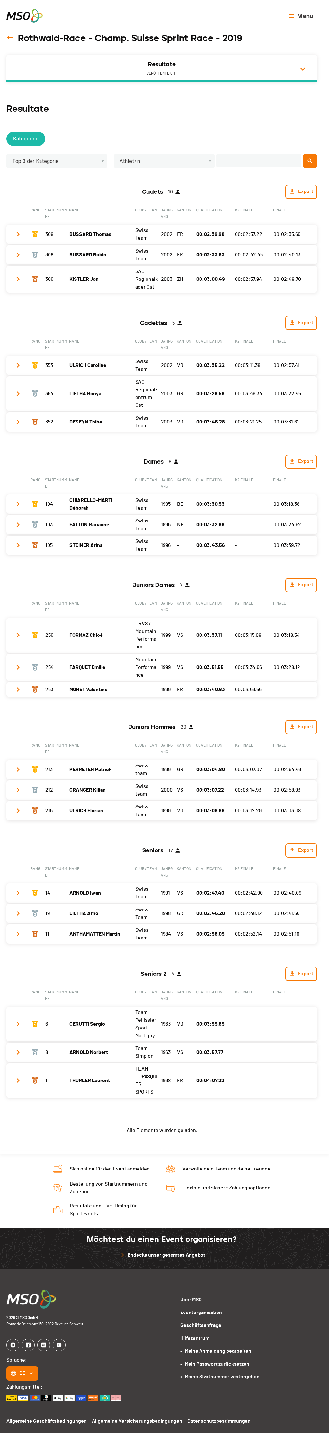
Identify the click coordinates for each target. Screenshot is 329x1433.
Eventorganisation (201, 1312)
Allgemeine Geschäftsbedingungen (46, 1421)
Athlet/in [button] (130, 161)
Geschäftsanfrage (200, 1325)
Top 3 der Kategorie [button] (35, 161)
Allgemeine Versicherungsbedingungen (137, 1421)
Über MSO (191, 1299)
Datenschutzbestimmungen (219, 1421)
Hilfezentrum (194, 1338)
